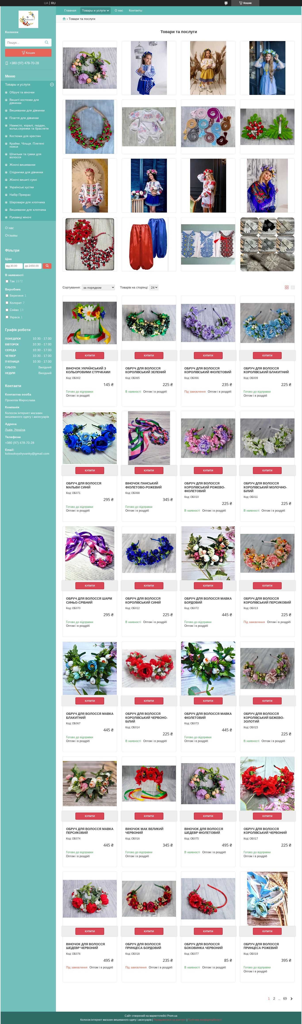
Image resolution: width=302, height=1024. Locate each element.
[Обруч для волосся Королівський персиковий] (267, 553)
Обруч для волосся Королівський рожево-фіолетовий (204, 487)
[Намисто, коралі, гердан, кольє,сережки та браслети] (90, 127)
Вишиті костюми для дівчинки (24, 101)
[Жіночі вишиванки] (90, 186)
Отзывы (11, 235)
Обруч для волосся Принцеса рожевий (261, 946)
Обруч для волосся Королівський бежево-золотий (264, 717)
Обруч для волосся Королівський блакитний (266, 370)
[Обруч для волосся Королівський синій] (149, 553)
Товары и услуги (17, 84)
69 (285, 998)
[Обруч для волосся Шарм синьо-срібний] (90, 553)
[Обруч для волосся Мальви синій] (90, 438)
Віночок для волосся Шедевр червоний (85, 946)
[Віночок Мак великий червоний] (149, 784)
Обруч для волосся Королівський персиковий (267, 600)
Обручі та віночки (22, 92)
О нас (9, 228)
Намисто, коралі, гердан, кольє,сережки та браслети (29, 127)
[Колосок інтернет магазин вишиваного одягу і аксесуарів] (28, 19)
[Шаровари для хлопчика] (149, 244)
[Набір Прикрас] (90, 244)
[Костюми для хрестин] (149, 127)
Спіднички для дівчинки (26, 172)
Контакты (135, 10)
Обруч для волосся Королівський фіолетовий (207, 370)
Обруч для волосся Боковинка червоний (203, 946)
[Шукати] (47, 43)
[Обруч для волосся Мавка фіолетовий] (208, 668)
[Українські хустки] (267, 186)
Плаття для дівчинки (24, 118)
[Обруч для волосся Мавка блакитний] (90, 668)
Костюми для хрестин (25, 136)
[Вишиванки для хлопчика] (208, 244)
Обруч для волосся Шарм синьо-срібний (89, 600)
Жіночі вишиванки (22, 164)
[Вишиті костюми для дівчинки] (149, 68)
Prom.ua (172, 1015)
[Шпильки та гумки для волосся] (267, 127)
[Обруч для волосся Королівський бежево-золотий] (267, 668)
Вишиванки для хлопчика (28, 209)
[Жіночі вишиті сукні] (208, 186)
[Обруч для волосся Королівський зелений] (149, 323)
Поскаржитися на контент (169, 1019)
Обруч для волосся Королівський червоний (265, 831)
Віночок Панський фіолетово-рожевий (143, 485)
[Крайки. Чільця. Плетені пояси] (208, 127)
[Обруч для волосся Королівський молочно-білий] (267, 438)
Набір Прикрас (20, 194)
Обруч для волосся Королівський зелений (145, 370)
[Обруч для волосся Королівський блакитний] (267, 323)
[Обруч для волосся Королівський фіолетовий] (208, 323)
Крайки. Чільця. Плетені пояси (27, 145)
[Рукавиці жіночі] (267, 244)
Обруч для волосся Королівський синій (143, 600)
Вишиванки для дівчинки (27, 110)
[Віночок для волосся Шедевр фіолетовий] (208, 784)
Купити (90, 355)
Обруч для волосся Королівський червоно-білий (146, 717)
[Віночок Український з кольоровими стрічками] (90, 323)
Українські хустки (22, 187)
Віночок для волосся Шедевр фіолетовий (203, 831)
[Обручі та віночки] (90, 68)
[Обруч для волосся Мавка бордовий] (208, 553)
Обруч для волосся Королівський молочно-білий (265, 487)
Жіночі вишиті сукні (23, 179)
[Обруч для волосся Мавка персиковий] (90, 784)
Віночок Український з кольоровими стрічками (88, 370)
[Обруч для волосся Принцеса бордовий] (149, 899)
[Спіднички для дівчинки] (149, 186)
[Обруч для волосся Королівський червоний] (267, 784)
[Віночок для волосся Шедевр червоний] (90, 899)
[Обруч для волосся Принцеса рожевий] (267, 899)
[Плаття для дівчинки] (267, 68)
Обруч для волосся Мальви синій (83, 485)
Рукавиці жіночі (20, 217)
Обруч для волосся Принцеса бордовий (143, 946)
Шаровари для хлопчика (27, 202)
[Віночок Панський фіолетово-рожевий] (149, 438)
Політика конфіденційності (205, 1019)
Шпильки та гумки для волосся (25, 155)
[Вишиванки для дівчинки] (208, 68)
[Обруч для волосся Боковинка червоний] (208, 899)
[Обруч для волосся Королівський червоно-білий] (149, 668)
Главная (70, 10)
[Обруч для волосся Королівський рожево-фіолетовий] (208, 438)
